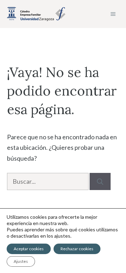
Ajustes (21, 261)
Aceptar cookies (29, 248)
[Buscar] (100, 181)
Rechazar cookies (77, 248)
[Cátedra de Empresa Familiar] (36, 14)
